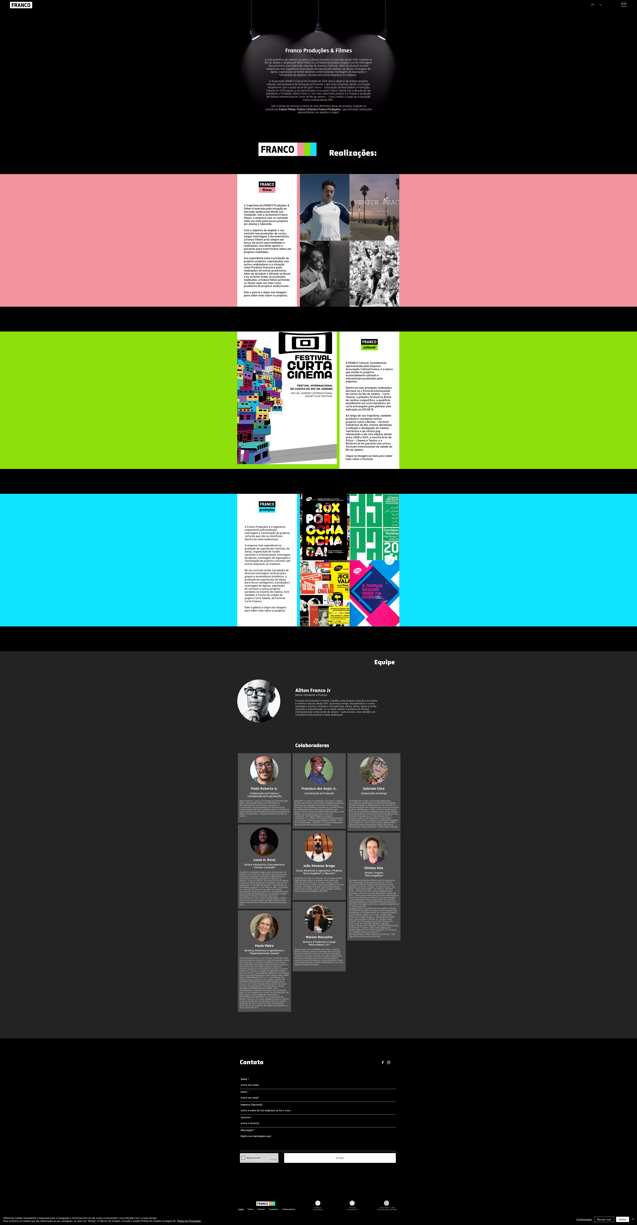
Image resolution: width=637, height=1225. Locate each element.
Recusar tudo (604, 1219)
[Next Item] (389, 240)
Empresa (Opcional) (252, 1104)
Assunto (245, 1117)
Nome (244, 1079)
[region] (624, 5)
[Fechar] (633, 1219)
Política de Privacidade (189, 1221)
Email (244, 1092)
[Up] (317, 1203)
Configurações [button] (584, 1219)
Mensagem (247, 1130)
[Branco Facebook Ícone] (383, 1062)
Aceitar (622, 1219)
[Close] (623, 4)
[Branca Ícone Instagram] (389, 1062)
